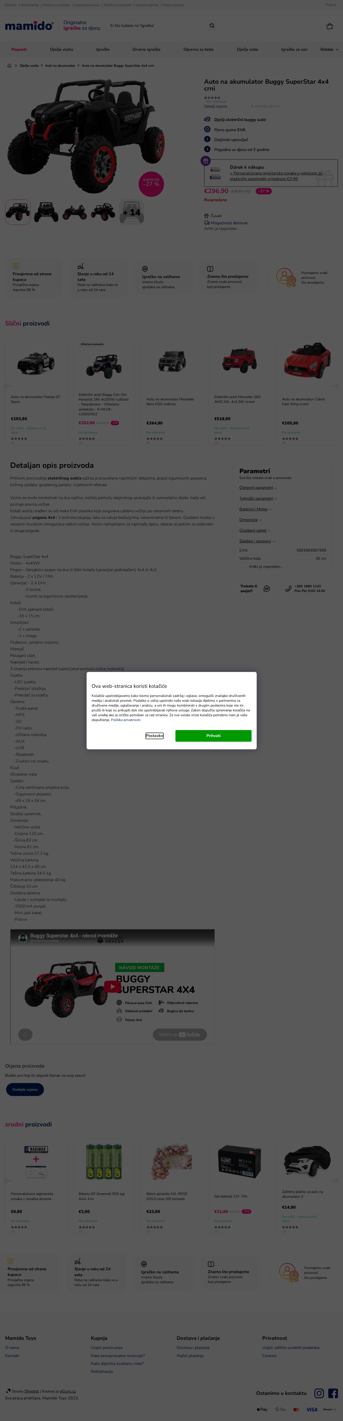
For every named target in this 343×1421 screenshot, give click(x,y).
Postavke (154, 736)
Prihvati (213, 736)
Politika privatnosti (125, 719)
